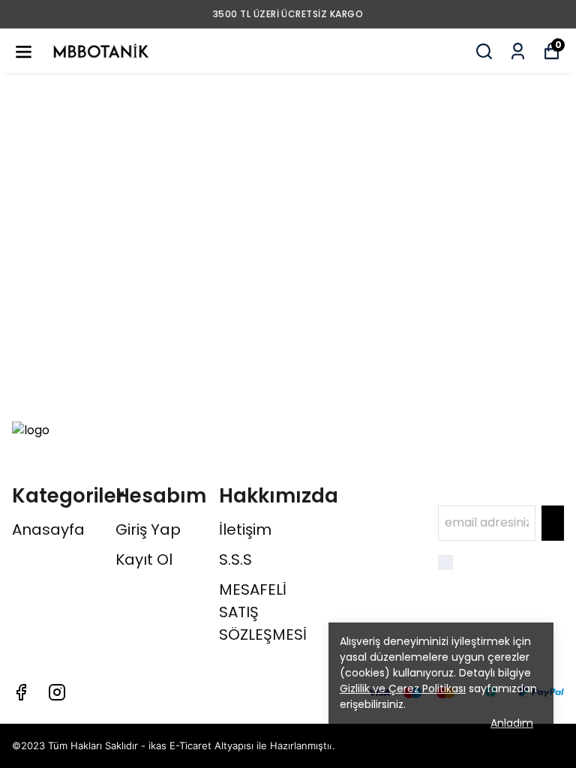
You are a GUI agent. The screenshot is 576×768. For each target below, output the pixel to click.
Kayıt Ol (144, 559)
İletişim (245, 529)
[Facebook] (21, 692)
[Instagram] (57, 692)
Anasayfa (48, 529)
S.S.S (235, 559)
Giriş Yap (148, 529)
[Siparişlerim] (517, 51)
